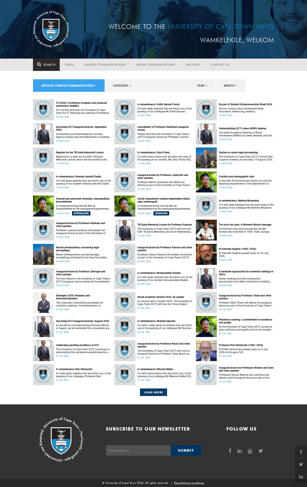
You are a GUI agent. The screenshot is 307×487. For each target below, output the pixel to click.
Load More (153, 392)
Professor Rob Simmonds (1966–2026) (241, 345)
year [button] (201, 85)
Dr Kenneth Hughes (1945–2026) (237, 248)
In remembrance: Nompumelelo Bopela (158, 273)
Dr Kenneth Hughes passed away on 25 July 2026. (244, 255)
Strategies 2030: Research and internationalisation (73, 297)
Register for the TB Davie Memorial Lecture (80, 152)
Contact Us (220, 64)
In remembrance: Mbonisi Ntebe (155, 369)
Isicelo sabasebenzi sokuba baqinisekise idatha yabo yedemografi (163, 200)
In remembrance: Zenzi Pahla (153, 152)
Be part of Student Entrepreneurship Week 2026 (245, 104)
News (69, 64)
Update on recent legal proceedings (238, 152)
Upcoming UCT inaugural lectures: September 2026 (81, 128)
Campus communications (105, 64)
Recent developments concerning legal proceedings (77, 249)
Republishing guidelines (189, 482)
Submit (186, 450)
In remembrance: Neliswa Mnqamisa (239, 200)
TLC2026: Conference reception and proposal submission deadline (81, 104)
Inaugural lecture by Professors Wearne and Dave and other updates (246, 369)
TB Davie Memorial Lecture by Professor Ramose (164, 224)
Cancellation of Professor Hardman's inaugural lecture (163, 128)
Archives (193, 64)
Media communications (155, 64)
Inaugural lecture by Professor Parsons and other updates (164, 249)
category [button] (121, 85)
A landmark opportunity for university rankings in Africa (246, 273)
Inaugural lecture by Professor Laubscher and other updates (162, 176)
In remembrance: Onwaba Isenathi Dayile (78, 176)
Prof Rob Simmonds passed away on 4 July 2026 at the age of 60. (243, 351)
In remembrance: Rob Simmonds (74, 369)
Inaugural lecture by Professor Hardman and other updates (80, 225)
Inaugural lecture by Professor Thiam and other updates (245, 297)
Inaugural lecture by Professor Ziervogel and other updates (80, 273)
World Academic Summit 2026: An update (160, 297)
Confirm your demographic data (236, 176)
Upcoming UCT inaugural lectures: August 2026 (82, 321)
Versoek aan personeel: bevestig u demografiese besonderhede (82, 200)
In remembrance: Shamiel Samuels (156, 321)
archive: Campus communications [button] (67, 85)
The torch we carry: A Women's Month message (245, 224)
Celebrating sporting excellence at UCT (77, 345)
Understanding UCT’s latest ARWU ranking (242, 128)
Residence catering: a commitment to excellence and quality (245, 321)
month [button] (229, 85)
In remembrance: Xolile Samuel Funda (158, 104)
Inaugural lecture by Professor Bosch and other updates (163, 345)
